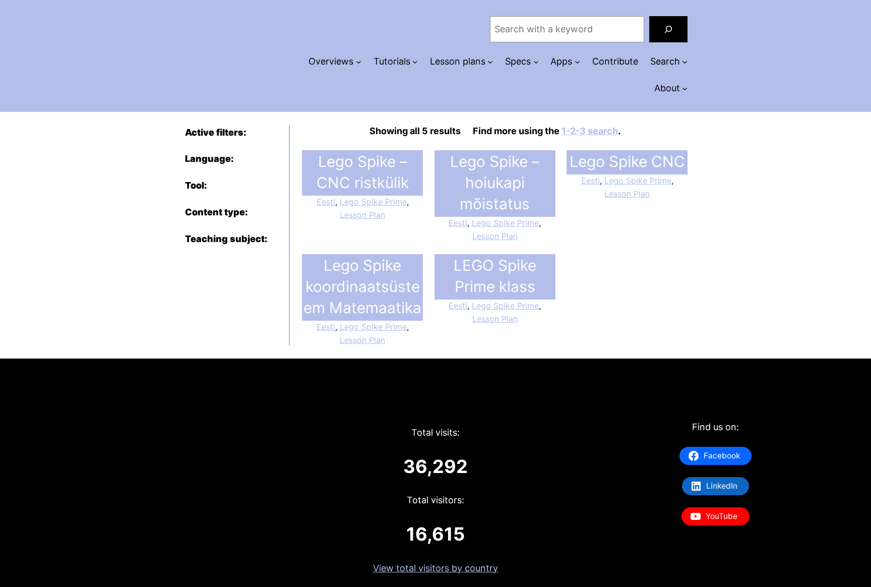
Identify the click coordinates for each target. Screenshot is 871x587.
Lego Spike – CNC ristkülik (363, 172)
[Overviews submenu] (358, 62)
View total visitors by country (435, 568)
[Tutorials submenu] (415, 62)
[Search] (668, 29)
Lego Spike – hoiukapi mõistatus (494, 182)
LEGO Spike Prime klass (495, 276)
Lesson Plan (362, 215)
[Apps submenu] (577, 62)
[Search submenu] (685, 62)
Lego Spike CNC (627, 161)
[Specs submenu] (536, 62)
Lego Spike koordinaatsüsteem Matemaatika (362, 286)
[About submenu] (685, 88)
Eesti (326, 202)
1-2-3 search (590, 131)
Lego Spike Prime (373, 202)
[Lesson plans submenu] (490, 62)
